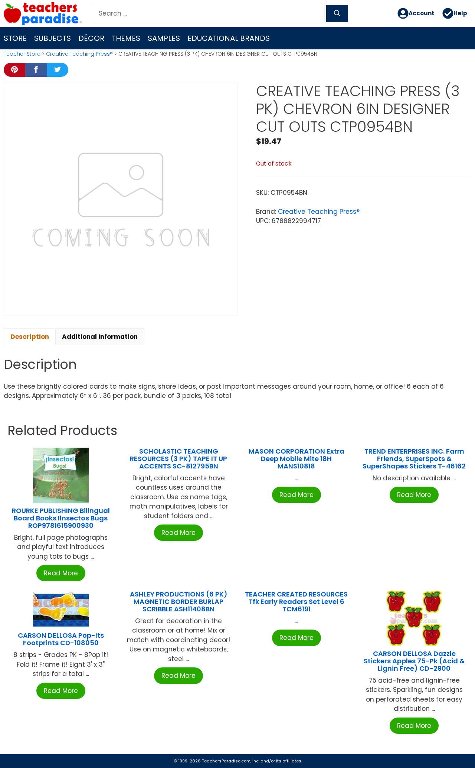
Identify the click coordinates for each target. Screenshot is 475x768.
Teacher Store (22, 54)
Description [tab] (29, 336)
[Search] (337, 14)
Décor (91, 38)
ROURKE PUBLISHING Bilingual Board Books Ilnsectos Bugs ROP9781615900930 (61, 518)
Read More (61, 573)
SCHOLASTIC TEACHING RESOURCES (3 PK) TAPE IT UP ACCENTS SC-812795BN (178, 459)
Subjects (52, 38)
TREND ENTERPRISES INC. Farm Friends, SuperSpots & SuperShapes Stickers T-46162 (414, 459)
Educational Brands (228, 38)
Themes (126, 38)
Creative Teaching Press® (79, 54)
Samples (164, 38)
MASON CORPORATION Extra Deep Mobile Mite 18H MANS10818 (296, 459)
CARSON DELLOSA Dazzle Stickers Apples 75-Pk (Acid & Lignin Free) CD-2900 (414, 661)
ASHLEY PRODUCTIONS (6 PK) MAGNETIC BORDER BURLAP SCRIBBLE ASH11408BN (178, 601)
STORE (15, 38)
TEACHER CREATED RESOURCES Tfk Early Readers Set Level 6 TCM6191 (296, 601)
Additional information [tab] (100, 336)
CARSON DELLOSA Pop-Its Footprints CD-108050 (61, 639)
